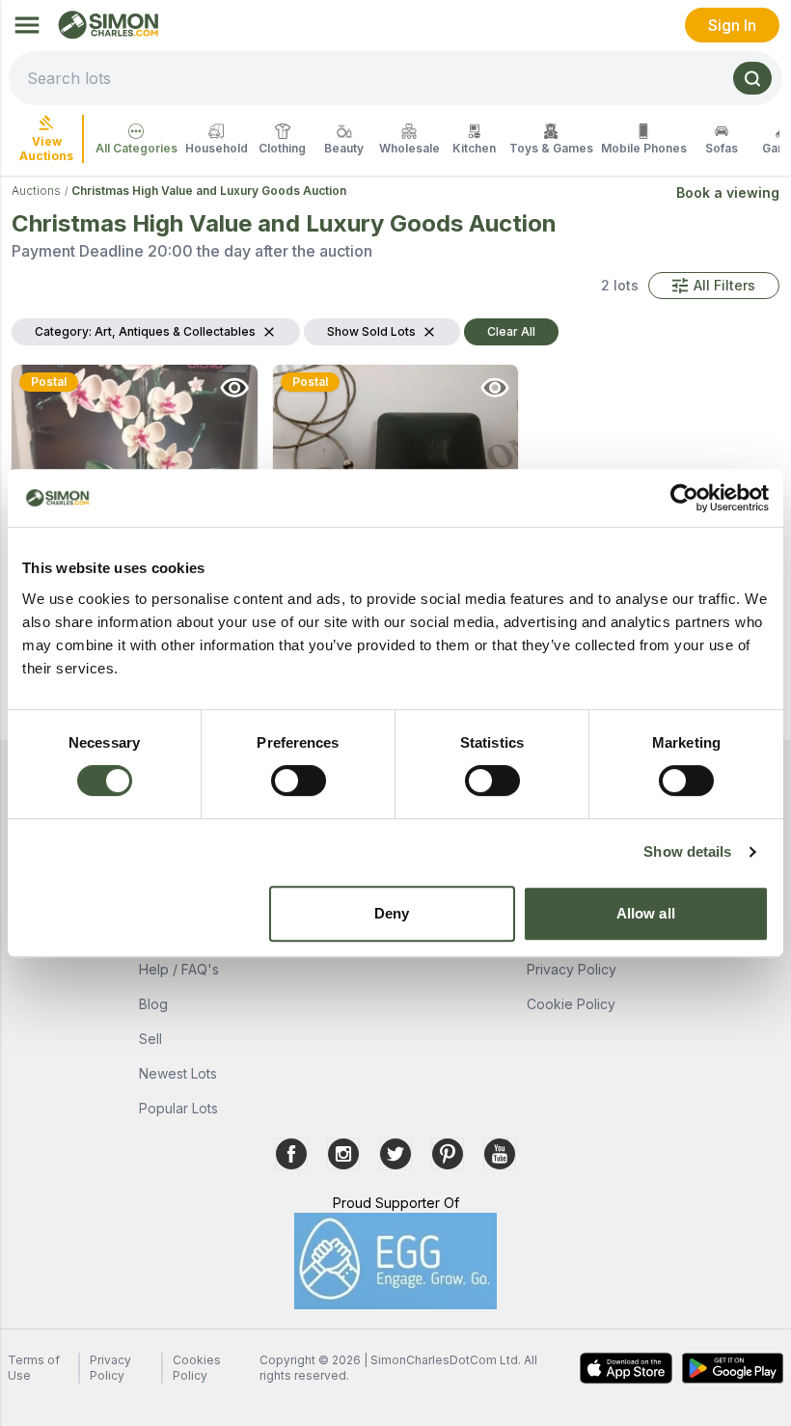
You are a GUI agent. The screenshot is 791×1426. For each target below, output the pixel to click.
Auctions (36, 190)
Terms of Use (34, 1368)
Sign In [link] (732, 25)
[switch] (298, 780)
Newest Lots (178, 1073)
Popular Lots (178, 1108)
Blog (153, 1004)
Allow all (645, 913)
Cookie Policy (571, 1004)
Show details (687, 851)
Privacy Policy (571, 969)
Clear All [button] (511, 331)
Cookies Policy (197, 1368)
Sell (150, 1038)
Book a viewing (727, 192)
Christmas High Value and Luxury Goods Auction (208, 190)
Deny (391, 913)
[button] (713, 285)
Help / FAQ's (179, 969)
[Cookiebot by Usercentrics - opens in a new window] (684, 497)
